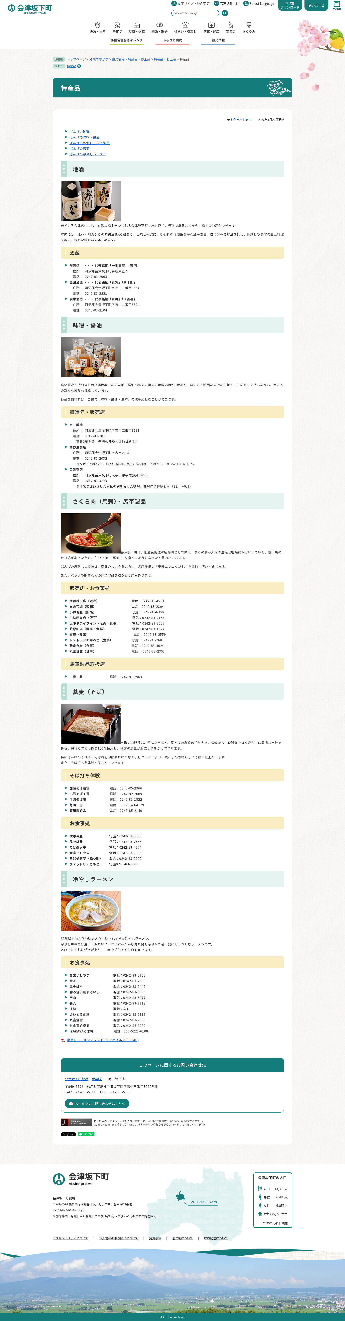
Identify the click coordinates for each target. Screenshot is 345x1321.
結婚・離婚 (160, 31)
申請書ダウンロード (290, 5)
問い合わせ (316, 5)
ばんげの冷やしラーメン (87, 154)
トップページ (76, 59)
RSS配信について (216, 1238)
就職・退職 (137, 31)
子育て (117, 31)
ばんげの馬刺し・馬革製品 (89, 142)
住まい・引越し (185, 31)
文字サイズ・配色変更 (194, 3)
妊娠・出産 (98, 31)
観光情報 (218, 40)
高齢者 (231, 31)
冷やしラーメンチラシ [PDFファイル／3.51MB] (103, 1039)
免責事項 (155, 1238)
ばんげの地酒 (79, 131)
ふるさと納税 (172, 40)
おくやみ (249, 31)
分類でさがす (98, 59)
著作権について (182, 1238)
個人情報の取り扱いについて (118, 1238)
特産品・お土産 (139, 59)
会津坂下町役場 (76, 1078)
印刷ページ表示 (241, 119)
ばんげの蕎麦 (79, 148)
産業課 (97, 1078)
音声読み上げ (229, 3)
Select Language (262, 3)
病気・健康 (211, 31)
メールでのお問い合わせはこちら (100, 1103)
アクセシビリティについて (70, 1238)
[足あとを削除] (79, 66)
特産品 (71, 65)
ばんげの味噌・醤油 (84, 137)
